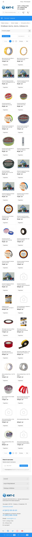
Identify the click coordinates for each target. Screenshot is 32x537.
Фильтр (7, 36)
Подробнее (5, 64)
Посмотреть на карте (8, 506)
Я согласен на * (17, 469)
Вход (21, 1)
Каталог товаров (9, 18)
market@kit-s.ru (11, 518)
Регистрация (27, 1)
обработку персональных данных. (20, 469)
